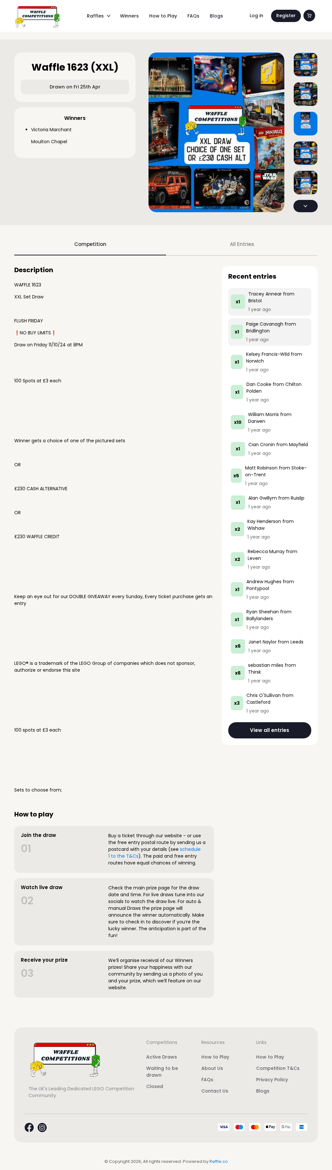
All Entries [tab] (242, 244)
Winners (129, 16)
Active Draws (161, 1057)
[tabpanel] (166, 632)
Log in (256, 15)
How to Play (163, 16)
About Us (212, 1068)
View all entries (269, 730)
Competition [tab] (90, 244)
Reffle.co (218, 1161)
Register (286, 15)
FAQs (193, 16)
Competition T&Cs (278, 1068)
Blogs (216, 16)
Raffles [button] (95, 16)
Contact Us (214, 1091)
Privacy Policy (272, 1079)
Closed (154, 1086)
